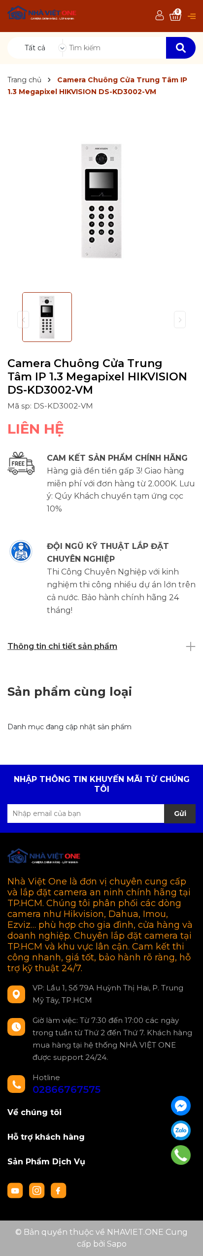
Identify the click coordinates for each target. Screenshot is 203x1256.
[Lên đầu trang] (185, 1238)
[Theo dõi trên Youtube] (16, 1190)
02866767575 (67, 1089)
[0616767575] (180, 1155)
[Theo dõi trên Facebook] (59, 1190)
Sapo (117, 1244)
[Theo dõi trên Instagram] (38, 1190)
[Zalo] (181, 1130)
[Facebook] (181, 1106)
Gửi (180, 813)
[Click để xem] (101, 200)
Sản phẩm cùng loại (69, 691)
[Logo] (42, 14)
